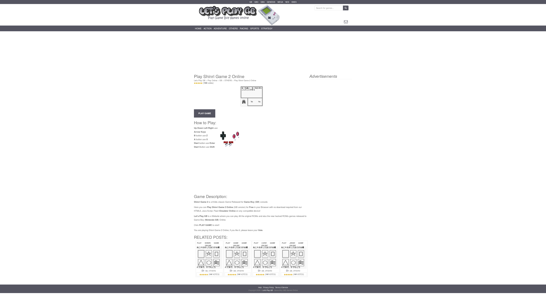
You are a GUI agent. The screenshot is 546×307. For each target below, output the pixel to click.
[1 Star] (195, 83)
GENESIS (271, 2)
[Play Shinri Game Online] (209, 257)
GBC (256, 2)
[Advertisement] (273, 52)
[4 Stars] (200, 83)
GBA (263, 2)
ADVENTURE (220, 28)
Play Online (212, 80)
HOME (198, 28)
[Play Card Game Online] (266, 257)
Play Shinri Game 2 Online (245, 80)
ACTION (208, 28)
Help (260, 287)
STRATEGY (266, 28)
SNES (294, 2)
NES (287, 2)
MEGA (280, 2)
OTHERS (233, 28)
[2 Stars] (196, 83)
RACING (244, 28)
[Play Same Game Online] (238, 257)
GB (250, 2)
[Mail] (346, 21)
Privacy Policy (268, 287)
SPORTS (254, 28)
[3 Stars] (198, 83)
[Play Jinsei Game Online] (294, 257)
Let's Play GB (199, 80)
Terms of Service (281, 287)
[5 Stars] (201, 83)
